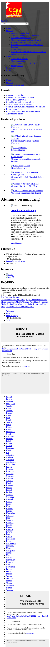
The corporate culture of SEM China (26, 63)
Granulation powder (19, 168)
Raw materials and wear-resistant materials (28, 51)
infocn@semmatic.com (15, 261)
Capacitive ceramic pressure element (26, 40)
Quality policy (17, 65)
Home (8, 28)
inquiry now (6, 292)
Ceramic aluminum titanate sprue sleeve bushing (25, 107)
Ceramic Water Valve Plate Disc (24, 42)
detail (13, 243)
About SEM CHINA (19, 58)
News (8, 70)
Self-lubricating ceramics (21, 38)
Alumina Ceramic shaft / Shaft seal (25, 35)
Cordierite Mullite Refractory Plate (20, 306)
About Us (10, 56)
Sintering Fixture (18, 150)
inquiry (19, 243)
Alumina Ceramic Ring (23, 210)
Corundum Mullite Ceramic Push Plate (22, 302)
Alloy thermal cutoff (19, 54)
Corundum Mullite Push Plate (13, 299)
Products (9, 31)
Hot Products (6, 297)
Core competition (18, 61)
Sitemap (16, 297)
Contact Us (10, 68)
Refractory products (19, 49)
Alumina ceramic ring (20, 33)
